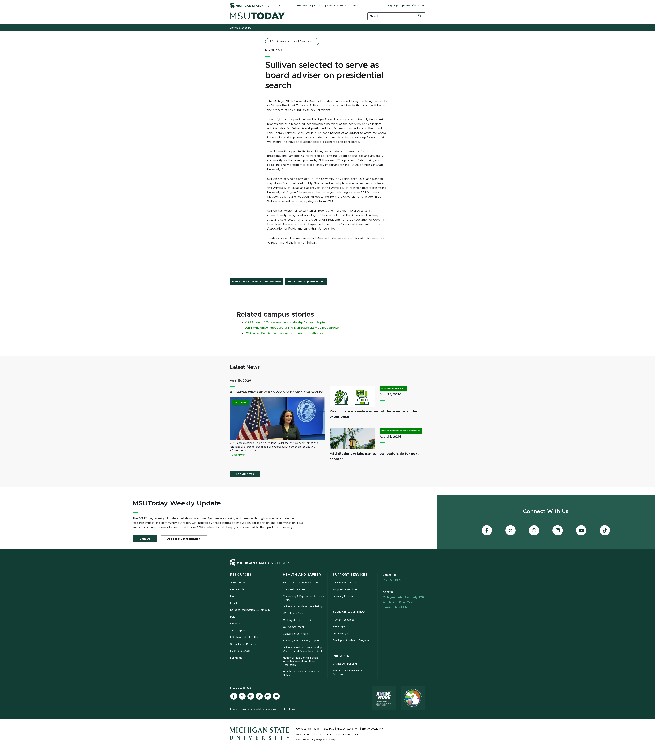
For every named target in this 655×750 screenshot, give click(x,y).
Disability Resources (345, 583)
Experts (319, 5)
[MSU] (259, 565)
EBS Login (339, 627)
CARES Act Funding (345, 664)
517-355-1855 (392, 580)
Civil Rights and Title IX (297, 620)
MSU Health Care (293, 613)
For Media (304, 5)
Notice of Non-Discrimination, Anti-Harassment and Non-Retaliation (300, 661)
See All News (245, 474)
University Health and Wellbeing (302, 606)
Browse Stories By (240, 28)
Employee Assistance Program (351, 640)
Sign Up (393, 6)
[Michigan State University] (255, 5)
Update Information (412, 6)
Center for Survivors (295, 634)
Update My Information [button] (184, 539)
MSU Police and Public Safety (301, 583)
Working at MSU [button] (349, 611)
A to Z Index (237, 583)
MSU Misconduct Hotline (245, 637)
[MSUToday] (294, 15)
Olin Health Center (294, 589)
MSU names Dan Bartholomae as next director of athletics (284, 333)
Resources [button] (240, 574)
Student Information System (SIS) (250, 610)
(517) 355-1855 (311, 734)
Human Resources (343, 620)
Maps (233, 596)
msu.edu (328, 734)
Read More (237, 454)
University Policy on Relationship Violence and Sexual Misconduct (302, 649)
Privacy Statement (348, 729)
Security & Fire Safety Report (301, 641)
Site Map (329, 729)
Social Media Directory (244, 644)
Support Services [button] (350, 574)
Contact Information (308, 729)
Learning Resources (344, 596)
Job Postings (340, 633)
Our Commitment (293, 627)
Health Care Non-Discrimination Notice (302, 673)
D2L (232, 617)
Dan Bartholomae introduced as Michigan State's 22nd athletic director (292, 327)
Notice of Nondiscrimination (347, 734)
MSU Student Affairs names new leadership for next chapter (285, 322)
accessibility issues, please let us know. (273, 709)
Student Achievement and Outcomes (349, 672)
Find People (237, 589)
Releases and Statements (343, 5)
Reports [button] (341, 656)
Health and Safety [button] (302, 574)
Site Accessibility (372, 729)
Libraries (235, 624)
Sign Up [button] (145, 539)
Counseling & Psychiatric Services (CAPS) (303, 598)
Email (233, 603)
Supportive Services (345, 589)
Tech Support (238, 630)
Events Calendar (240, 651)
